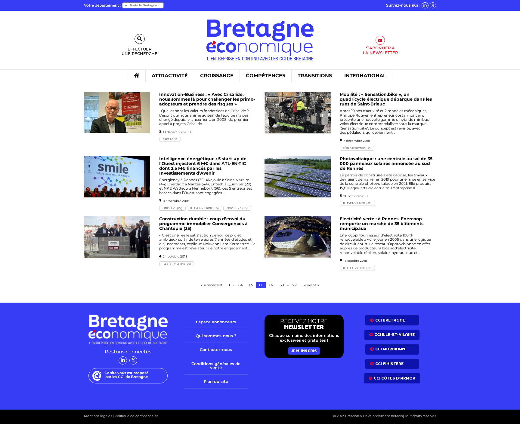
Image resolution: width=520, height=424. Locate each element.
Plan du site (216, 381)
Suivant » (311, 285)
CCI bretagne (390, 320)
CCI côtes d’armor (394, 378)
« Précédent (212, 285)
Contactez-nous (216, 349)
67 (271, 285)
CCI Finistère (389, 363)
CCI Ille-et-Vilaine (394, 334)
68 (282, 285)
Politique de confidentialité (136, 416)
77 (294, 285)
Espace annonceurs (216, 321)
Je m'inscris (304, 350)
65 (251, 285)
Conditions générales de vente (215, 365)
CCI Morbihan (390, 349)
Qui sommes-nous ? (216, 335)
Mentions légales (98, 416)
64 (240, 285)
